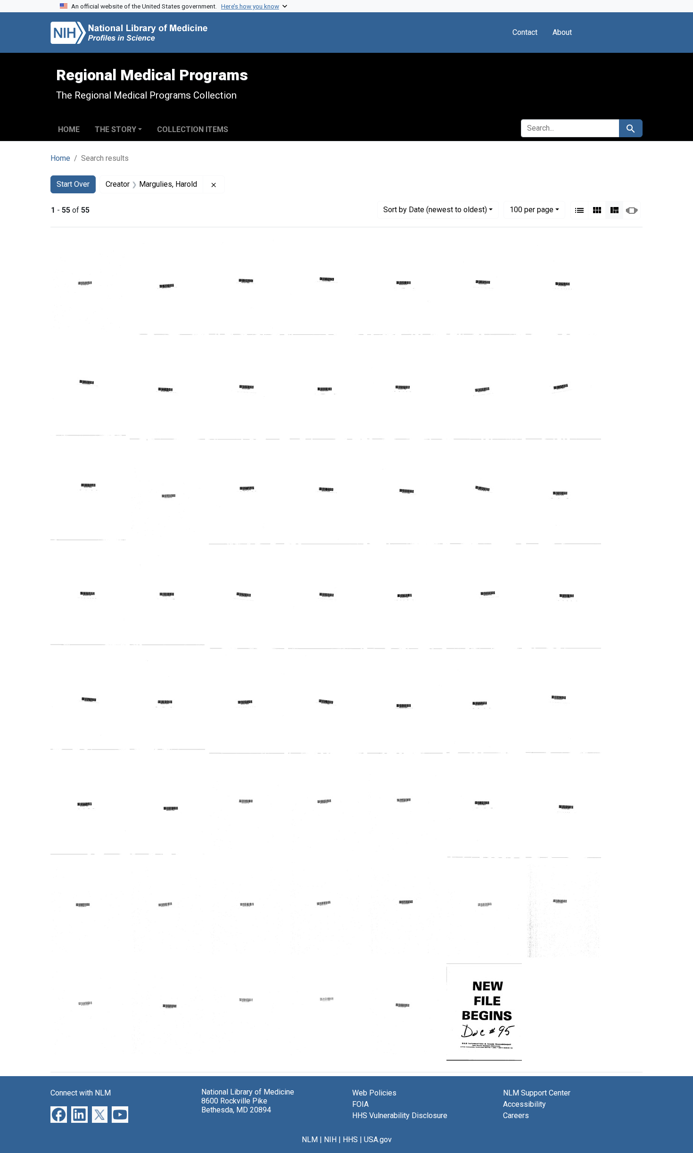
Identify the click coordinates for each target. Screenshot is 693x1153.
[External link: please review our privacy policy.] (58, 1114)
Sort (435, 209)
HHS (350, 1139)
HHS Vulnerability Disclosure (399, 1115)
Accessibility (524, 1104)
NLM (310, 1139)
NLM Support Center (536, 1092)
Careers (516, 1115)
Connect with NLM (80, 1092)
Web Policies (374, 1092)
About (562, 32)
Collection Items (192, 129)
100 (531, 209)
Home (69, 129)
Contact (524, 32)
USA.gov (378, 1139)
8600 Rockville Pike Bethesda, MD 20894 (236, 1105)
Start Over (73, 184)
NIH (330, 1139)
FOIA (360, 1104)
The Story (115, 129)
